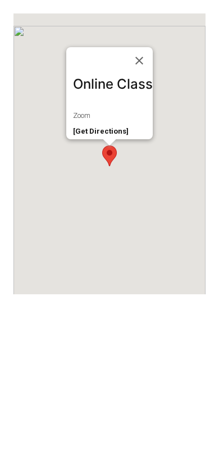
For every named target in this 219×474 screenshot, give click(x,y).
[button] (109, 156)
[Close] (139, 60)
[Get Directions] (101, 131)
